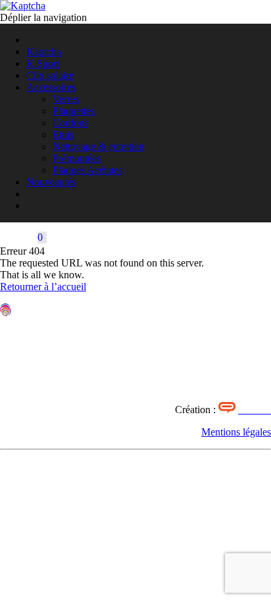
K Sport (42, 63)
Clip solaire (50, 75)
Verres (66, 99)
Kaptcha (43, 51)
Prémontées (77, 158)
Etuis (63, 134)
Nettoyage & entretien (98, 146)
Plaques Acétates (87, 170)
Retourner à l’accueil (43, 286)
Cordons (70, 122)
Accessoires (51, 87)
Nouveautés (51, 182)
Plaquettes (74, 110)
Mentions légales (236, 432)
